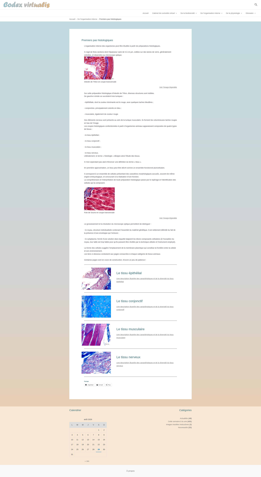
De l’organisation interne (210, 13)
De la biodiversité (188, 13)
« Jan (87, 461)
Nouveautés (183, 427)
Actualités (184, 418)
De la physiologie (233, 13)
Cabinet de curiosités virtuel (163, 13)
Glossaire (249, 13)
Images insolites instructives (177, 424)
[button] (255, 5)
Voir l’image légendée (168, 87)
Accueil (146, 13)
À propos (130, 471)
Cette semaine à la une (177, 421)
